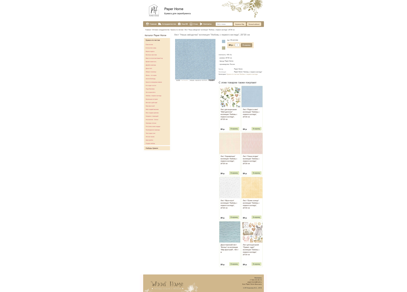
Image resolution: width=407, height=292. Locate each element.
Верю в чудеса (150, 51)
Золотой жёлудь (150, 79)
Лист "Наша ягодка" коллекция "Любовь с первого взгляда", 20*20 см (251, 160)
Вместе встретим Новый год (154, 58)
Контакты (207, 24)
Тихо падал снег (150, 133)
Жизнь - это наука (151, 75)
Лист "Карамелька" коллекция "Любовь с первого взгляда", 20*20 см (229, 160)
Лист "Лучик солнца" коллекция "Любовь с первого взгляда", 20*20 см (251, 204)
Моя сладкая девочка (152, 113)
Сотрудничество (169, 24)
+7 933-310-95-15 (255, 280)
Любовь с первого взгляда (153, 95)
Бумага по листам (177, 30)
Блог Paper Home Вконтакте (252, 284)
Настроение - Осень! (152, 119)
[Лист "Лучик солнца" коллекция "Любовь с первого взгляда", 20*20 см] (262, 198)
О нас (195, 24)
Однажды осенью (151, 123)
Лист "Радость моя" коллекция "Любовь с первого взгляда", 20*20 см (251, 113)
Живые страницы (151, 72)
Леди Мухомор (150, 89)
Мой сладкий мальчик (152, 109)
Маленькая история (152, 99)
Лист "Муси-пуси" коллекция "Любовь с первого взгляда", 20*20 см (229, 204)
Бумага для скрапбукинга (177, 13)
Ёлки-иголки (149, 44)
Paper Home (173, 8)
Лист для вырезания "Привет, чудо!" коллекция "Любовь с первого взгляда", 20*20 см (251, 249)
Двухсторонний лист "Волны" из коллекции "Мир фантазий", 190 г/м (229, 248)
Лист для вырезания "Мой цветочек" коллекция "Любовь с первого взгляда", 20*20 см (229, 114)
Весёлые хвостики (151, 55)
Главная (153, 24)
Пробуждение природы (153, 130)
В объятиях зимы (151, 48)
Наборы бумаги (152, 148)
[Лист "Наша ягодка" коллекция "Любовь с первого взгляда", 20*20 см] (262, 154)
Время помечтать (151, 61)
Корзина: (239, 24)
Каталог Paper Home (155, 35)
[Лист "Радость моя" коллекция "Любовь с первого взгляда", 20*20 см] (262, 107)
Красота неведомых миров (154, 82)
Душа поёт (149, 68)
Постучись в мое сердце (153, 126)
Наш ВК (185, 24)
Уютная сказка (150, 136)
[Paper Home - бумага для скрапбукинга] (153, 10)
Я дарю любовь (150, 143)
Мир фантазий (150, 106)
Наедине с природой (152, 116)
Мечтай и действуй (151, 102)
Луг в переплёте (150, 92)
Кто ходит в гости (151, 85)
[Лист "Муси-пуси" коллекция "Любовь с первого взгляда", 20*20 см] (239, 198)
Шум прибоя (149, 140)
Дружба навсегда (151, 65)
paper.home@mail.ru (255, 282)
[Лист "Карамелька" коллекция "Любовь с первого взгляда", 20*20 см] (239, 154)
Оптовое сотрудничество (160, 30)
